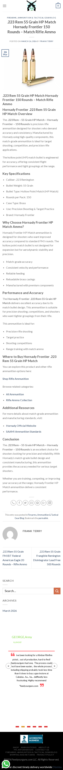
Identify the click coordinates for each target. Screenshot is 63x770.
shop (16, 747)
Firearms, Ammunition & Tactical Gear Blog (31, 18)
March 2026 (10, 610)
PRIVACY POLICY (45, 754)
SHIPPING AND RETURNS (22, 754)
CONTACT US (42, 749)
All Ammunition (15, 394)
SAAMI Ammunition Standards (23, 431)
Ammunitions (28, 747)
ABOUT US (43, 747)
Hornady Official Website (21, 425)
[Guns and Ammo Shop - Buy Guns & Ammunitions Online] (31, 6)
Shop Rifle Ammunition (16, 378)
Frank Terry (46, 41)
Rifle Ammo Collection (19, 400)
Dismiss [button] (57, 766)
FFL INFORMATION (23, 749)
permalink (43, 518)
